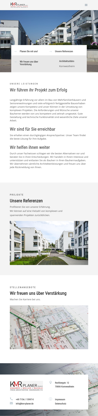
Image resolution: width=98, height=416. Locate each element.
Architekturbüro (66, 61)
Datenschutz (60, 403)
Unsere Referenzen (64, 51)
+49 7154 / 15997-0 (25, 399)
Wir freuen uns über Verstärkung (29, 63)
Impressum (60, 399)
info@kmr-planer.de (24, 403)
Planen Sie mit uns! (29, 51)
